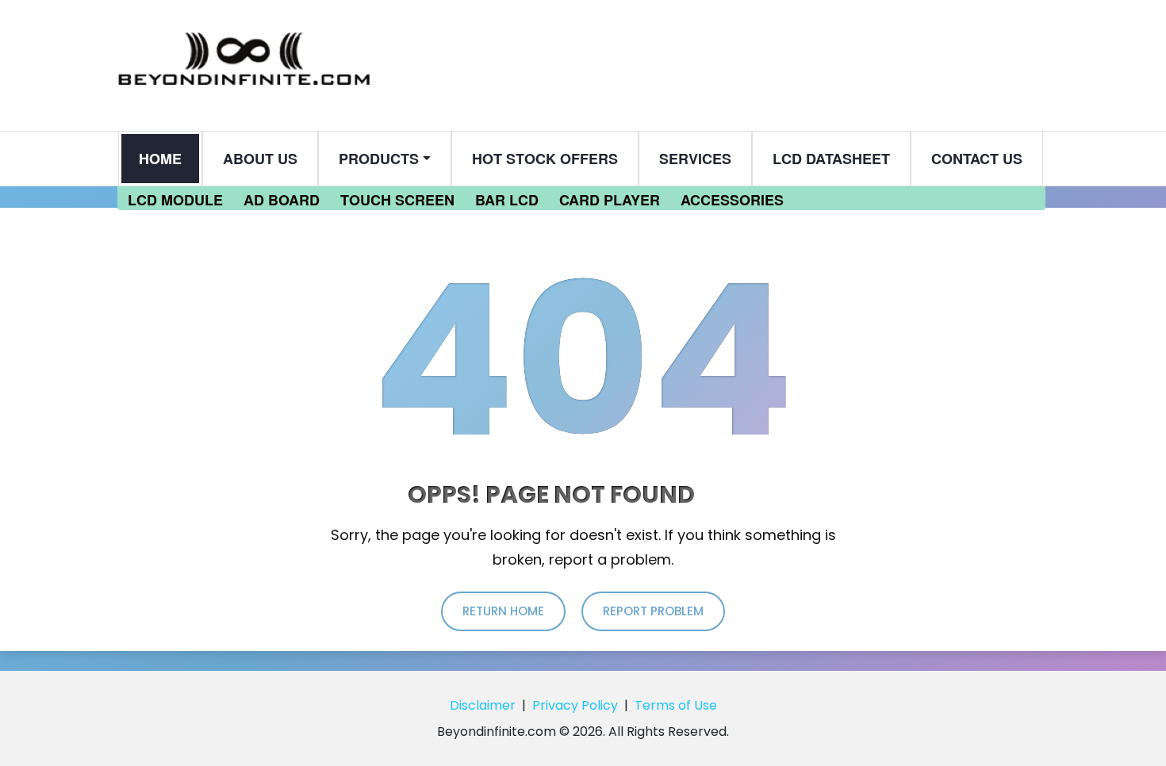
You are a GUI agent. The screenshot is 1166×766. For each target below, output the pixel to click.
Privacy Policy (575, 705)
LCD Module (175, 200)
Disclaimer (483, 705)
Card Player (609, 200)
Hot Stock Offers (545, 158)
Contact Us (976, 158)
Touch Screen (397, 200)
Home (160, 158)
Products (379, 158)
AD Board (282, 200)
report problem (653, 611)
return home (503, 611)
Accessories (732, 200)
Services (695, 158)
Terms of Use (676, 705)
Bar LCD (507, 200)
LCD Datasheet (831, 158)
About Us (260, 158)
